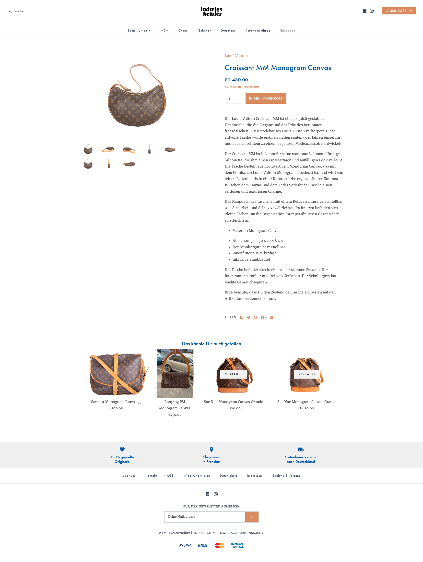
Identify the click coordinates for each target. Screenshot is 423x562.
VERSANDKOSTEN (251, 533)
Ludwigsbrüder (179, 533)
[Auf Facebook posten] (241, 317)
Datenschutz (228, 475)
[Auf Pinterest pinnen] (256, 317)
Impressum (255, 475)
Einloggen (287, 30)
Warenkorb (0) (399, 11)
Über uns (129, 475)
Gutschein (228, 30)
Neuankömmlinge (257, 30)
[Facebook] (364, 11)
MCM (165, 30)
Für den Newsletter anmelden (211, 506)
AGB (170, 475)
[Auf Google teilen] (264, 317)
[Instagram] (372, 11)
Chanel (183, 30)
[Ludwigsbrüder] (211, 8)
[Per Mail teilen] (272, 317)
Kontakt (151, 475)
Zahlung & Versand (286, 475)
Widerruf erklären (197, 475)
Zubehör (205, 30)
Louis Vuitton (139, 30)
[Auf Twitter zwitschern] (248, 317)
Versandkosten (251, 86)
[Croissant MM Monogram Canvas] (138, 56)
